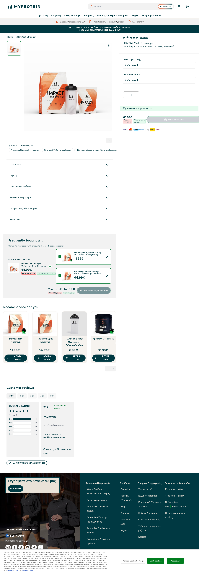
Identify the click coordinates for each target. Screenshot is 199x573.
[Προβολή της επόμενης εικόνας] (109, 140)
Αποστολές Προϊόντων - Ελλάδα (98, 530)
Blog (122, 506)
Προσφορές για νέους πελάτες (175, 515)
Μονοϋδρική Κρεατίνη (15, 340)
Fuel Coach (167, 6)
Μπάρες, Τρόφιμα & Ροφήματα (112, 16)
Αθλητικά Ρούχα (72, 16)
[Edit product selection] (107, 257)
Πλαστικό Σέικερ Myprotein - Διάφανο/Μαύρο (74, 342)
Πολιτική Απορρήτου (148, 513)
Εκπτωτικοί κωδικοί (174, 489)
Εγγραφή (15, 488)
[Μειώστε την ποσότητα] (126, 95)
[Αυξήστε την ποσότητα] (136, 95)
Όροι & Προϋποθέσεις (148, 519)
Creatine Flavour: (132, 74)
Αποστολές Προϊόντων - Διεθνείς (98, 508)
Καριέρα (142, 537)
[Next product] (113, 368)
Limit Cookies (156, 561)
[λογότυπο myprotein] (24, 6)
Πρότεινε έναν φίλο (176, 504)
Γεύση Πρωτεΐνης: (132, 59)
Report (46, 453)
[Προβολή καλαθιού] (187, 6)
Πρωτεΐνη (43, 16)
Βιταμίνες (89, 16)
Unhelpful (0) (65, 449)
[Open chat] (40, 547)
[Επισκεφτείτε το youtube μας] (27, 547)
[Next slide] (115, 343)
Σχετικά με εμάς (145, 489)
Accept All (175, 561)
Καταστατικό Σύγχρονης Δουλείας (149, 504)
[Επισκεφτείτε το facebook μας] (14, 547)
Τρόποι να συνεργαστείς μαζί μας (150, 528)
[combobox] (131, 6)
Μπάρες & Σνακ (125, 521)
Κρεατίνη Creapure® (104, 339)
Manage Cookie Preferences (21, 529)
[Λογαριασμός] (179, 6)
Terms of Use (27, 571)
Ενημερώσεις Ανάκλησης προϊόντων (99, 541)
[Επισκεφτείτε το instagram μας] (8, 547)
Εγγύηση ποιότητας (147, 496)
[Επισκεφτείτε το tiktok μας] (21, 547)
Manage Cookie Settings (133, 561)
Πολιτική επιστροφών (97, 500)
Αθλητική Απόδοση (151, 16)
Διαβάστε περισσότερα (54, 437)
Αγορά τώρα (18, 358)
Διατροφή (56, 16)
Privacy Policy (12, 571)
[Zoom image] (109, 45)
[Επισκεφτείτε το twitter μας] (34, 547)
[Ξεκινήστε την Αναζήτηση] (91, 6)
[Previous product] (108, 368)
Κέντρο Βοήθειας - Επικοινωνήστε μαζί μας (98, 491)
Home (10, 37)
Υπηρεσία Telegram (174, 496)
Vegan (134, 16)
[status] (131, 95)
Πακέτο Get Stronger (25, 37)
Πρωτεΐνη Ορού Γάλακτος (45, 340)
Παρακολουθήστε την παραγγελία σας (97, 519)
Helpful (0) (51, 449)
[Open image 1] (14, 48)
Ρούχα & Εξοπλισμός (126, 498)
